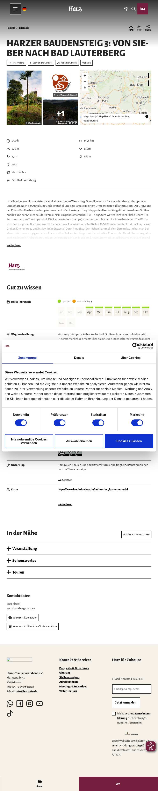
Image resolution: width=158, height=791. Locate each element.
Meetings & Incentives (73, 686)
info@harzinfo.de (26, 691)
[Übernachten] (142, 8)
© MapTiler (102, 116)
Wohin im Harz (68, 691)
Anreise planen (68, 681)
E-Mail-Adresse (127, 678)
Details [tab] (79, 357)
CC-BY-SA (73, 123)
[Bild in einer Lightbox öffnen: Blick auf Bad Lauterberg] (60, 112)
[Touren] (126, 9)
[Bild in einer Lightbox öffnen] (24, 98)
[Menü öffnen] (15, 8)
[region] (115, 98)
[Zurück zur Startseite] (75, 9)
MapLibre (89, 116)
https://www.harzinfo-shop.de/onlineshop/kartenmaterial (93, 489)
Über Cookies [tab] (131, 357)
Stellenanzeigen (69, 677)
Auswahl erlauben (79, 441)
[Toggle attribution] (146, 116)
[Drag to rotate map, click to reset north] (85, 88)
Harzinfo (11, 28)
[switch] (59, 422)
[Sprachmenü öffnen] (24, 9)
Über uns (64, 672)
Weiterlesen (14, 245)
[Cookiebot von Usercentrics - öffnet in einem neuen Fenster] (135, 346)
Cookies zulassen (129, 441)
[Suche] (133, 9)
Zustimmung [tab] (27, 357)
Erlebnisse (24, 28)
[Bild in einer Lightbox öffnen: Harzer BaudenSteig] (60, 84)
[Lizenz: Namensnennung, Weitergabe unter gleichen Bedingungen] (70, 455)
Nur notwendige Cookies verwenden (29, 441)
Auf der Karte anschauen (136, 534)
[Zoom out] (85, 82)
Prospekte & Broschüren (74, 668)
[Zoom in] (85, 76)
